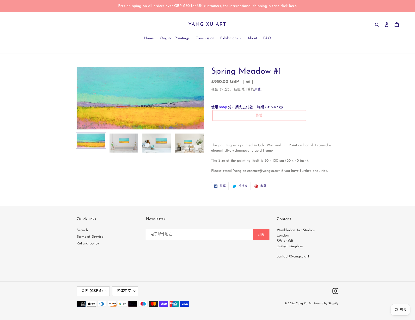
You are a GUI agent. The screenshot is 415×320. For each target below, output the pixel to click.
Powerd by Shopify (326, 303)
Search (82, 230)
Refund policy (88, 243)
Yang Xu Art (207, 24)
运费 (257, 89)
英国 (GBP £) (92, 291)
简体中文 (124, 291)
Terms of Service (90, 237)
